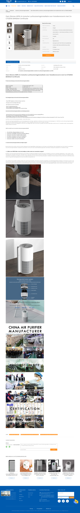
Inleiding (20, 494)
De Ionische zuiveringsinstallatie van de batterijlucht (48, 434)
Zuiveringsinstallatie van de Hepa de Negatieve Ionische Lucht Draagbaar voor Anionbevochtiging (25, 474)
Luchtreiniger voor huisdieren (11, 492)
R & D (29, 496)
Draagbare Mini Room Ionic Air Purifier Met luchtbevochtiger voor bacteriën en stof (54, 474)
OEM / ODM (30, 494)
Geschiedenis (21, 496)
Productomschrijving (25, 62)
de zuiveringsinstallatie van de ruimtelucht (13, 496)
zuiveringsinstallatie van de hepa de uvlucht (13, 494)
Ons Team (21, 500)
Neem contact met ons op (50, 5)
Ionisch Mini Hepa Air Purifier (14, 434)
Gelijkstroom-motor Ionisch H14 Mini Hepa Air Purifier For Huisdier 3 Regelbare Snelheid (68, 474)
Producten (13, 5)
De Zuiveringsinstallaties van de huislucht (13, 498)
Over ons (24, 5)
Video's (18, 5)
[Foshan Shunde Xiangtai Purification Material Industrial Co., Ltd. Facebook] (60, 1)
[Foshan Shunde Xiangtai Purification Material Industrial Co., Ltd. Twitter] (63, 501)
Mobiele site (48, 508)
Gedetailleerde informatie (12, 62)
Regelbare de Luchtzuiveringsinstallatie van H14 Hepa (29, 434)
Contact (53, 449)
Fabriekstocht (30, 5)
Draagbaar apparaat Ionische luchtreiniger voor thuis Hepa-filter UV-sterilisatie (40, 474)
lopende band (30, 492)
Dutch (70, 1)
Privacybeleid (39, 508)
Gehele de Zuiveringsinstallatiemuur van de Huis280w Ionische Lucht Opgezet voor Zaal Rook (12, 474)
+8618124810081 (16, 444)
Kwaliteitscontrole (38, 5)
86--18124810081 (33, 1)
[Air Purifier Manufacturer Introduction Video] (27, 48)
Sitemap (31, 508)
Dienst (20, 498)
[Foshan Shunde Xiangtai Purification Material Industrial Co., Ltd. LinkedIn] (65, 1)
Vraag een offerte (61, 5)
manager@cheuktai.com (21, 1)
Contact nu (48, 55)
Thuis (9, 5)
